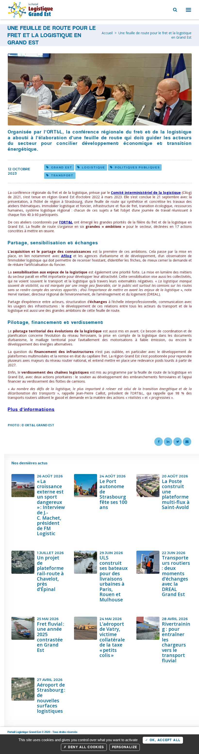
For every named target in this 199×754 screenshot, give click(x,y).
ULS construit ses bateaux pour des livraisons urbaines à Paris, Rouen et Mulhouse (114, 578)
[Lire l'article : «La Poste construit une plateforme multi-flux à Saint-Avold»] (147, 485)
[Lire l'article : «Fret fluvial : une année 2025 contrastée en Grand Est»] (22, 628)
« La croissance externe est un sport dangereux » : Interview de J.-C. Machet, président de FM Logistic (51, 507)
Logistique (93, 167)
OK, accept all (165, 740)
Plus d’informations (31, 409)
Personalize (124, 747)
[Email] (187, 441)
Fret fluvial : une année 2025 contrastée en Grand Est (50, 637)
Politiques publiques (137, 167)
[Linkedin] (168, 441)
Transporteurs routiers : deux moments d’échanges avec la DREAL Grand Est (176, 576)
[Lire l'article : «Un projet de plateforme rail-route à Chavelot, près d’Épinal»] (22, 562)
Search (174, 9)
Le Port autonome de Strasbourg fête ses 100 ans (113, 494)
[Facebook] (158, 441)
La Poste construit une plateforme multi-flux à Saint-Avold (176, 494)
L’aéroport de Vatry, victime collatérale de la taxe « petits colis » (112, 639)
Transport (62, 175)
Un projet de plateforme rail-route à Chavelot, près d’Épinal (50, 573)
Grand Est (61, 167)
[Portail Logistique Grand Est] (31, 9)
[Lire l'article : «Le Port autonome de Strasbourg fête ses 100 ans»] (85, 485)
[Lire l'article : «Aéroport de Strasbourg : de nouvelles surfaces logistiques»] (22, 689)
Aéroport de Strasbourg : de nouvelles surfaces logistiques (51, 697)
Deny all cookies (85, 747)
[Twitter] (177, 441)
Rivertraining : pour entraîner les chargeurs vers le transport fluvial (176, 642)
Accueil (107, 33)
